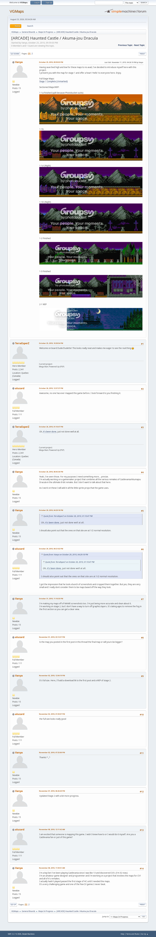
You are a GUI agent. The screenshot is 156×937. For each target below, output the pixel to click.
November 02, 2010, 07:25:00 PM (52, 752)
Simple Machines (28, 934)
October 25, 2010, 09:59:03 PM (51, 62)
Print (142, 54)
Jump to (105, 916)
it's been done (49, 431)
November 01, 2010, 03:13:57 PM (52, 637)
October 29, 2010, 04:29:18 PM (51, 510)
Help (122, 934)
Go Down (15, 54)
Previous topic (125, 45)
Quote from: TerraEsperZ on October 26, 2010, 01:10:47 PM (67, 516)
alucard (19, 388)
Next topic (139, 45)
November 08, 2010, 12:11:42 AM (52, 829)
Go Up (13, 904)
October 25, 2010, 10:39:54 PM (51, 343)
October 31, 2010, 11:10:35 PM (51, 598)
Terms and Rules (132, 934)
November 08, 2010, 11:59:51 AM (52, 868)
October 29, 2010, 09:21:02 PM (51, 549)
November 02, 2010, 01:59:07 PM (52, 714)
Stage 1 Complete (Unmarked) (53, 81)
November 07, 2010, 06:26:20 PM (52, 791)
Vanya (19, 62)
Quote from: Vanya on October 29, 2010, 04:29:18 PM (65, 554)
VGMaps (17, 11)
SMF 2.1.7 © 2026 (14, 934)
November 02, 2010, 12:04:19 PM (52, 675)
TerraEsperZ (22, 343)
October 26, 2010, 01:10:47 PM (51, 427)
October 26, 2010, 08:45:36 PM (51, 472)
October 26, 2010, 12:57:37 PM (51, 388)
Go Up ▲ (144, 934)
